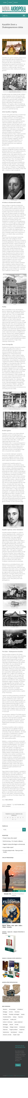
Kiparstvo (20, 1017)
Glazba (22, 1014)
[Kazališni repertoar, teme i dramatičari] (13, 505)
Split (16, 925)
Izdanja (14, 1017)
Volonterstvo (6, 1032)
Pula (13, 925)
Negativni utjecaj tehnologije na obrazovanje (14, 844)
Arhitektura (20, 1009)
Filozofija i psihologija (14, 1014)
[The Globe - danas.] (14, 611)
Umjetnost (9, 804)
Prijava (18, 1065)
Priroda (16, 1024)
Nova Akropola (10, 1075)
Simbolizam (22, 1027)
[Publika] (14, 274)
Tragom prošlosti (13, 1029)
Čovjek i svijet (16, 1034)
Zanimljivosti (14, 1032)
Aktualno (5, 1009)
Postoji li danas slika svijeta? (10, 838)
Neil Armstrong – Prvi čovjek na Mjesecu (13, 841)
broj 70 (16, 804)
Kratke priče (13, 1019)
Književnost (5, 1019)
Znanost (21, 1032)
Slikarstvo (5, 1029)
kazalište (19, 804)
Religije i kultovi (14, 1027)
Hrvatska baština (7, 1017)
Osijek (4, 927)
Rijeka (9, 925)
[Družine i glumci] (14, 412)
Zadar (20, 925)
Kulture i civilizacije (7, 1022)
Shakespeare (8, 806)
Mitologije (5, 1024)
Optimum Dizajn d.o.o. (20, 1075)
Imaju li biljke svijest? (8, 847)
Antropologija (12, 1009)
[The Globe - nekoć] (14, 584)
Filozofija (5, 1014)
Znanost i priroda (7, 1034)
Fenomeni (17, 1012)
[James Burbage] (14, 174)
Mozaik (11, 1024)
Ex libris (11, 1012)
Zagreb (4, 925)
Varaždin (9, 927)
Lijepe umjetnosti (18, 1022)
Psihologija (5, 1027)
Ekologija (5, 1012)
